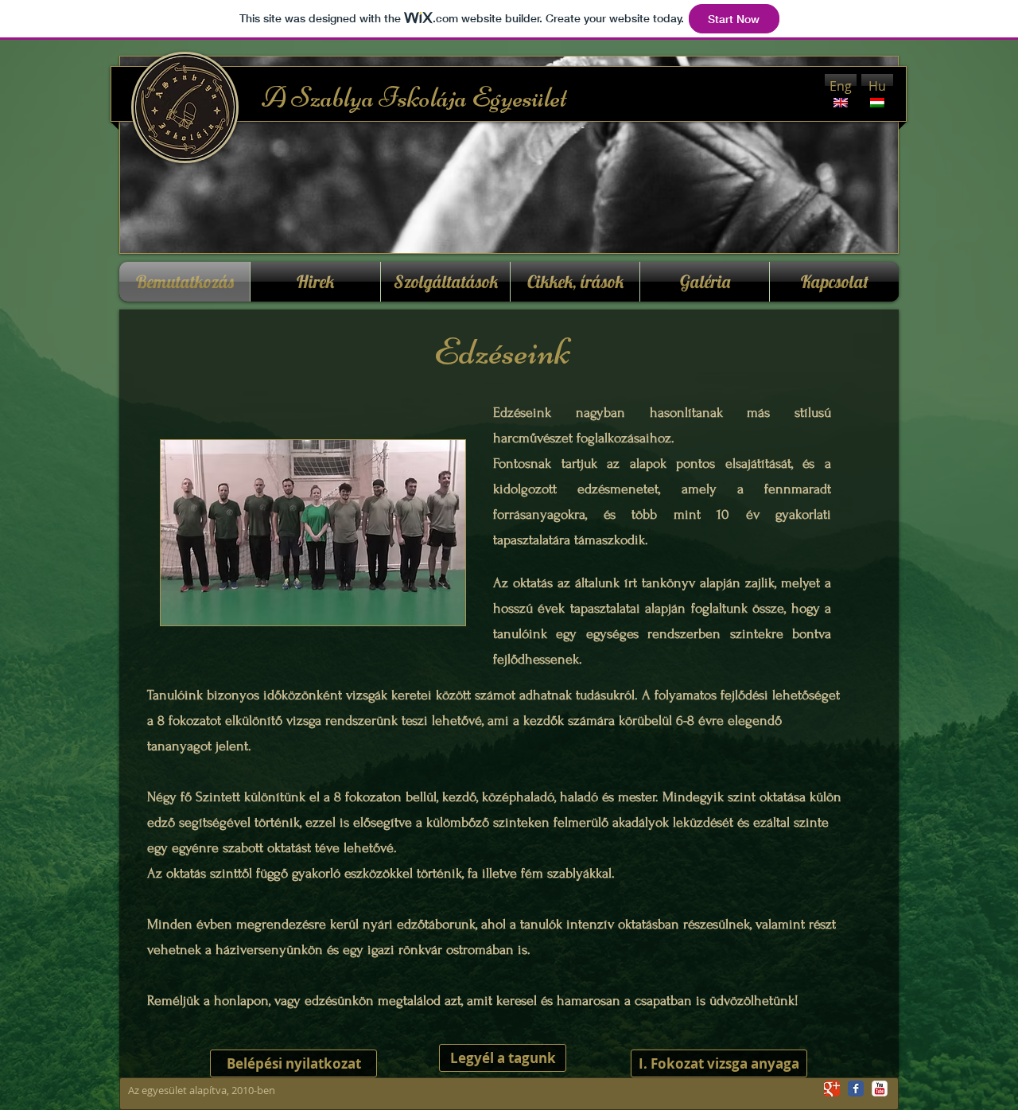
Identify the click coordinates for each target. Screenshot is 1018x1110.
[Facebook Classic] (856, 1088)
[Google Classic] (832, 1088)
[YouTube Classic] (880, 1088)
